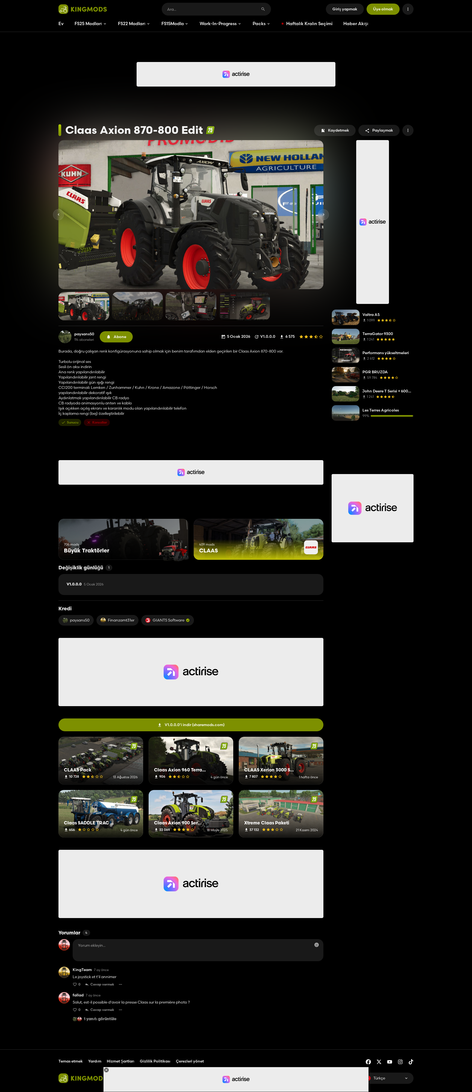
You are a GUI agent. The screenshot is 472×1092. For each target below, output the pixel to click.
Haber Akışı (355, 23)
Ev (61, 23)
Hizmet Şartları (120, 1061)
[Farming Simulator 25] (210, 130)
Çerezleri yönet (190, 1061)
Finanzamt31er (121, 620)
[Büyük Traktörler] (174, 549)
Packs (259, 23)
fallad (78, 995)
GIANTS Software (168, 620)
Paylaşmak (382, 130)
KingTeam (82, 969)
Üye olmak (383, 9)
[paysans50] (65, 336)
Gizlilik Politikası (155, 1061)
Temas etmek (70, 1061)
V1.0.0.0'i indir (195, 724)
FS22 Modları (131, 23)
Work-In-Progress (218, 23)
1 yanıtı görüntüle (100, 1019)
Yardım (94, 1061)
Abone (120, 336)
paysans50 (84, 334)
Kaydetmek (338, 130)
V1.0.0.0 (85, 584)
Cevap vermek (102, 984)
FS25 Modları (88, 23)
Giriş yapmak (344, 9)
